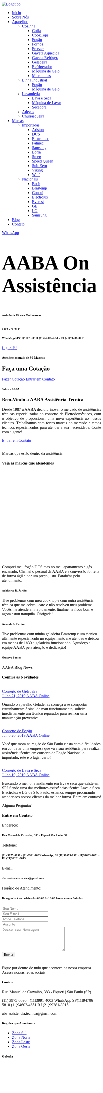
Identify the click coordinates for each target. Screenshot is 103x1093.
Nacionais (30, 179)
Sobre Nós (20, 17)
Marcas (18, 120)
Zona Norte (21, 1037)
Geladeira (39, 62)
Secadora (39, 107)
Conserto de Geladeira (19, 691)
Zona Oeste (21, 1046)
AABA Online (38, 696)
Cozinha (28, 26)
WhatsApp (10, 232)
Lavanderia (31, 94)
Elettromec (40, 138)
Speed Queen (42, 161)
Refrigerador (42, 66)
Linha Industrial (34, 80)
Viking (37, 170)
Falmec (38, 143)
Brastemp (39, 188)
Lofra (36, 152)
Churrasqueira (33, 116)
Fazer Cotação (13, 379)
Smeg (36, 156)
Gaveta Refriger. (45, 58)
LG (35, 210)
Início (16, 12)
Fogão (37, 40)
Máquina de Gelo (46, 71)
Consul (37, 192)
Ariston (38, 130)
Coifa (36, 30)
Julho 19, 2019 (14, 775)
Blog (16, 220)
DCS (36, 134)
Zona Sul (19, 1033)
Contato (18, 224)
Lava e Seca (41, 98)
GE (35, 206)
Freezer (38, 48)
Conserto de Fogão (17, 731)
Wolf (36, 174)
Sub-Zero (39, 166)
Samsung (39, 148)
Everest (38, 202)
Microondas (41, 76)
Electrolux (40, 197)
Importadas (31, 125)
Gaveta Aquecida (45, 53)
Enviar (8, 954)
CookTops (40, 35)
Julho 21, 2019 (14, 696)
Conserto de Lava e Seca (21, 770)
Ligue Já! (9, 348)
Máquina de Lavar (46, 102)
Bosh (36, 184)
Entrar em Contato (40, 379)
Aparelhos (20, 22)
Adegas (28, 112)
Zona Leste (21, 1042)
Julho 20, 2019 (14, 735)
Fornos (37, 44)
